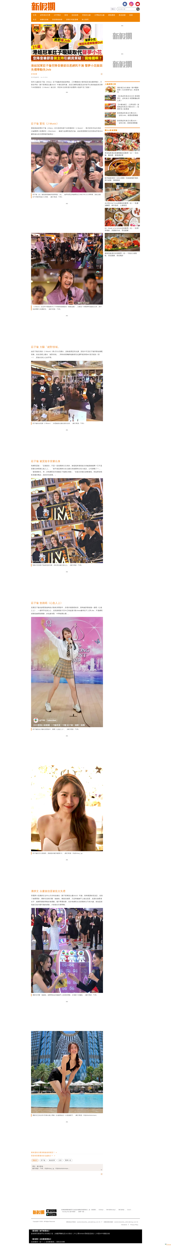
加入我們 (85, 19)
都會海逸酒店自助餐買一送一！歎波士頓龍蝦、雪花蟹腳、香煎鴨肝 (121, 254)
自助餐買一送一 (37, 1242)
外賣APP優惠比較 (103, 1233)
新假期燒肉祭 (57, 19)
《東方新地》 (121, 1209)
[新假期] (58, 6)
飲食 (66, 15)
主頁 (34, 15)
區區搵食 (75, 15)
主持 (60, 1160)
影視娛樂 (34, 74)
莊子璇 (43, 1160)
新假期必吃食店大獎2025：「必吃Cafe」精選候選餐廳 (127, 114)
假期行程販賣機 (72, 19)
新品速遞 (122, 15)
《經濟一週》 (81, 1211)
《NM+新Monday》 (110, 1209)
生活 (34, 19)
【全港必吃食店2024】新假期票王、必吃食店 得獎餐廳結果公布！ (128, 98)
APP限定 (57, 15)
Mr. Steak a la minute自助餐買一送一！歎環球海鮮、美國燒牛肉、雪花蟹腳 (122, 229)
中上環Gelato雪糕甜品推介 (84, 1233)
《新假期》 (93, 1209)
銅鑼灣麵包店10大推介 (63, 1233)
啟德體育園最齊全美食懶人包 (42, 1233)
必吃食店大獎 (45, 15)
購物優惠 (111, 15)
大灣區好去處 (99, 15)
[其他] (101, 75)
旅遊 (131, 15)
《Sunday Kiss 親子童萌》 (68, 1211)
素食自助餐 (60, 1242)
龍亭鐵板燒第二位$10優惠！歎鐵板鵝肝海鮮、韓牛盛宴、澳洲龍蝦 (122, 179)
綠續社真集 (44, 19)
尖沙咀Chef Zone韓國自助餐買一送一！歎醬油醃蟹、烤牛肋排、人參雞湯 (121, 204)
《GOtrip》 (101, 1209)
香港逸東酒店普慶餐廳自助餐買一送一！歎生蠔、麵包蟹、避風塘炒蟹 (122, 154)
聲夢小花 (68, 1160)
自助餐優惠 (50, 1242)
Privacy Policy (134, 1224)
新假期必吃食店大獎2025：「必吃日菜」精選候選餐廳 (127, 122)
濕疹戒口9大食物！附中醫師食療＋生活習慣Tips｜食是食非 (128, 90)
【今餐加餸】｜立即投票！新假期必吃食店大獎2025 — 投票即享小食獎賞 (128, 107)
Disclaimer (124, 1224)
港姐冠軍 (52, 1160)
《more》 (129, 1209)
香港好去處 (86, 15)
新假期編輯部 (35, 77)
